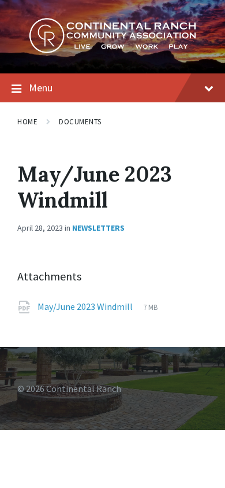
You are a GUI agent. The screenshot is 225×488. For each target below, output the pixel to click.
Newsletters (98, 228)
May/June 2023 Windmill (86, 306)
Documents (80, 122)
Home (27, 122)
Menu (40, 87)
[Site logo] (112, 50)
